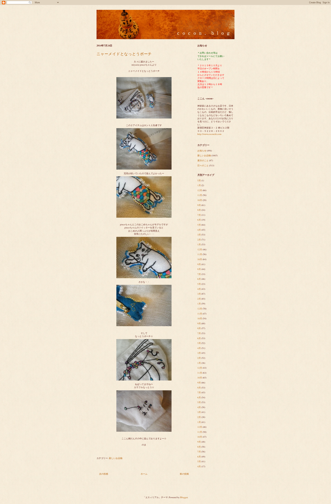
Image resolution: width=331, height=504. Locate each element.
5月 (199, 180)
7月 (199, 214)
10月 (199, 200)
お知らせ (201, 150)
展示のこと (203, 160)
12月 (199, 190)
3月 (199, 234)
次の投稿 (103, 473)
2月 (199, 239)
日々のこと (203, 165)
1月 (199, 185)
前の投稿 (184, 473)
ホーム (144, 473)
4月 (199, 229)
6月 (199, 219)
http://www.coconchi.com (209, 134)
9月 (199, 205)
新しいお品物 (115, 458)
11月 (199, 195)
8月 (199, 209)
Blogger (184, 497)
